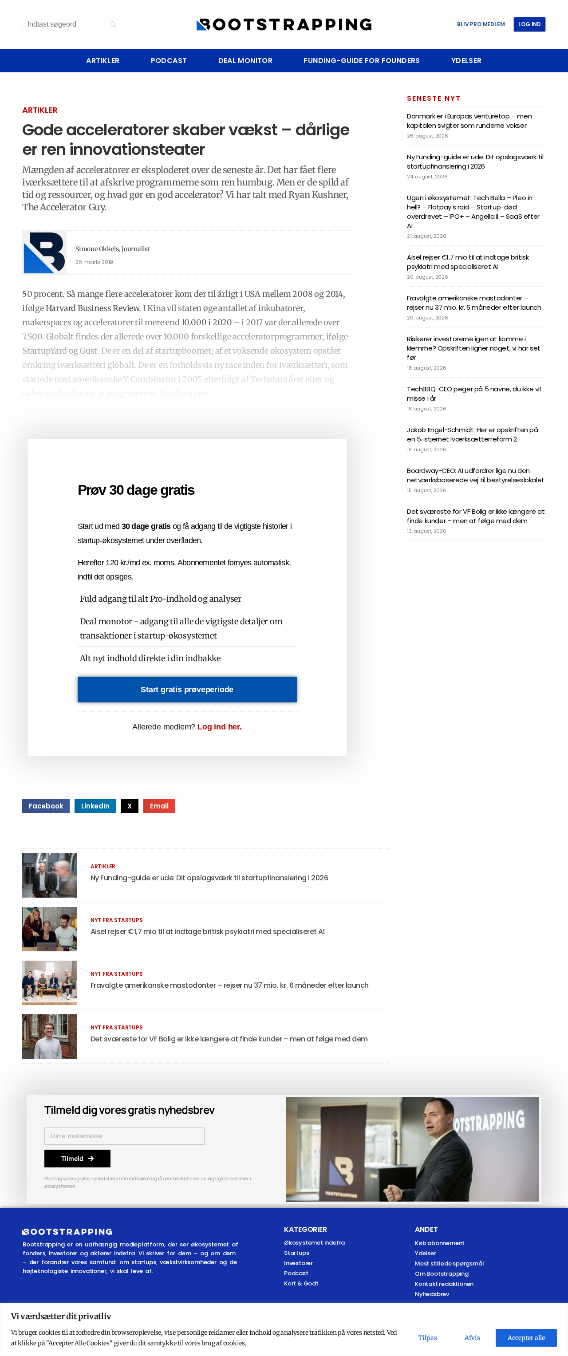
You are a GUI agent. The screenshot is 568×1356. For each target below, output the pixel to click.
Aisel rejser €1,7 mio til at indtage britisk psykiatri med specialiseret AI (208, 931)
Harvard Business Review (92, 308)
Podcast (169, 60)
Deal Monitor (245, 60)
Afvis (472, 1338)
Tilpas (427, 1338)
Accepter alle (526, 1338)
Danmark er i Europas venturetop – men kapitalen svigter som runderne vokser (469, 120)
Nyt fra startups (117, 920)
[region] (284, 1329)
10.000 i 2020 (206, 322)
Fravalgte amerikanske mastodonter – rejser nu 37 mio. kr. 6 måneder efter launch (230, 985)
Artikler (102, 60)
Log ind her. (219, 726)
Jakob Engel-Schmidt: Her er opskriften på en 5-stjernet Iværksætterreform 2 (472, 434)
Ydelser (466, 60)
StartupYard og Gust (59, 351)
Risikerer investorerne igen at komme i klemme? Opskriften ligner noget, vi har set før (473, 348)
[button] (46, 806)
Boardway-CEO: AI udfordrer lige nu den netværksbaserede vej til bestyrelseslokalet (475, 475)
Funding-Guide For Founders (362, 60)
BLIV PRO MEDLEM (481, 24)
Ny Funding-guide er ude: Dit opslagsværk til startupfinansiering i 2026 (209, 878)
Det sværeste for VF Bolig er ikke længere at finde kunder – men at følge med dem (229, 1039)
